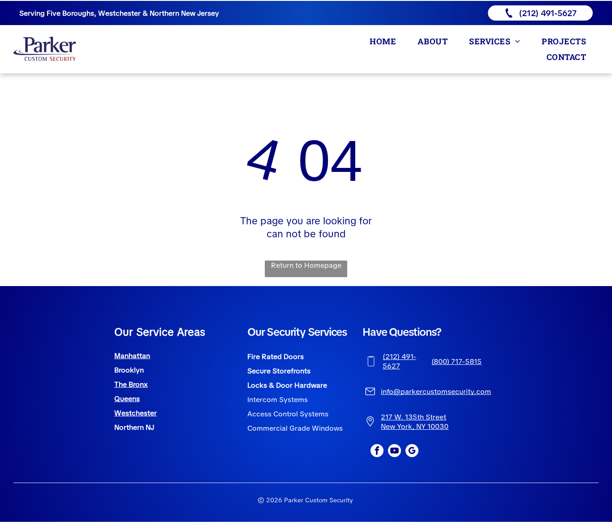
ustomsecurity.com (459, 391)
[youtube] (394, 451)
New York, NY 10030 (414, 426)
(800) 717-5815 (456, 361)
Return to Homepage (306, 265)
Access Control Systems (287, 414)
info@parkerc (404, 391)
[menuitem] (385, 41)
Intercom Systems (277, 399)
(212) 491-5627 (399, 361)
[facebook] (377, 451)
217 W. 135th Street (413, 417)
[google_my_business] (411, 451)
